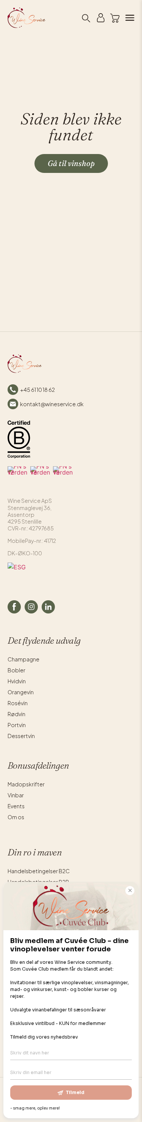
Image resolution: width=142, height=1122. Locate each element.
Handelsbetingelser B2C (39, 871)
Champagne (23, 659)
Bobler (16, 670)
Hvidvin (17, 681)
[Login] (101, 17)
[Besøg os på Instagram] (31, 606)
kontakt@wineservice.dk (52, 404)
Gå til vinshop (71, 163)
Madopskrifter (26, 784)
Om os (16, 817)
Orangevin (21, 692)
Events (16, 806)
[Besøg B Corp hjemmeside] (19, 439)
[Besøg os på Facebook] (14, 606)
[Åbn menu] (127, 18)
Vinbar (16, 795)
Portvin (17, 724)
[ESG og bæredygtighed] (71, 574)
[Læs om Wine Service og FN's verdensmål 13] (40, 476)
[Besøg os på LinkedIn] (48, 606)
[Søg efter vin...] (85, 17)
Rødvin (16, 714)
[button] (115, 18)
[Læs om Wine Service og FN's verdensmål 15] (63, 476)
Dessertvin (21, 735)
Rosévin (18, 703)
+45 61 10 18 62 (37, 389)
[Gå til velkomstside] (14, 18)
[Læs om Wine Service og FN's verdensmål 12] (17, 476)
